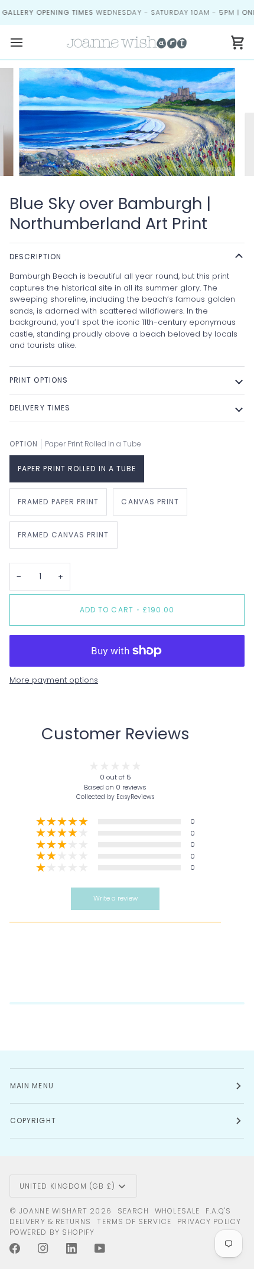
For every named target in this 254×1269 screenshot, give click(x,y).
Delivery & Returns (50, 1221)
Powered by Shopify (52, 1232)
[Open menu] (27, 42)
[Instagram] (43, 1248)
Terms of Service (134, 1221)
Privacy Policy (209, 1221)
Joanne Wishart (53, 1211)
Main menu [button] (32, 1086)
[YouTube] (100, 1248)
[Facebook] (14, 1248)
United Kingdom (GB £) (67, 1186)
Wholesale (177, 1211)
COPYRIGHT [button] (33, 1120)
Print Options (38, 380)
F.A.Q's (219, 1211)
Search (133, 1211)
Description (35, 257)
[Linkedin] (71, 1248)
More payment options (53, 680)
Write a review (115, 898)
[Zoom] (41, 153)
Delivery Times (39, 408)
